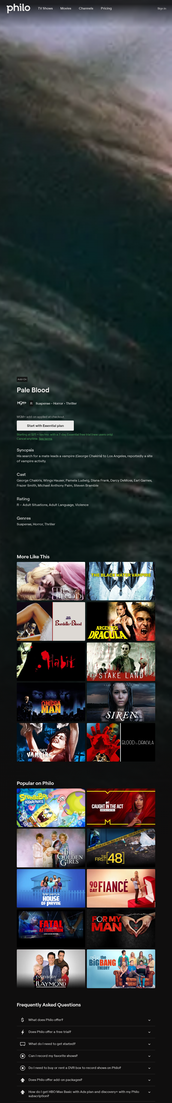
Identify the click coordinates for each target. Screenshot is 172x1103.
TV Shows (45, 8)
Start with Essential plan (45, 425)
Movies (65, 8)
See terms (45, 438)
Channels (86, 8)
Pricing (106, 8)
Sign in (162, 8)
